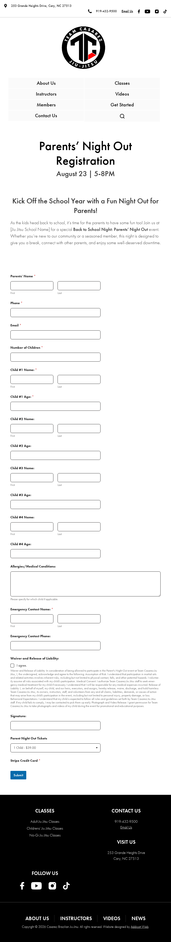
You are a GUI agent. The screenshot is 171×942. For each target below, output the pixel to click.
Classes (122, 83)
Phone (16, 303)
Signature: (18, 716)
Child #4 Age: (20, 544)
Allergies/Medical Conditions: (33, 566)
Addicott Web (139, 927)
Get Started (122, 104)
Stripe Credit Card (25, 761)
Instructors (46, 94)
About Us (46, 83)
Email (15, 325)
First (12, 293)
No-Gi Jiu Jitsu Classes (44, 835)
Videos (122, 94)
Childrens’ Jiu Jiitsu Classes (45, 828)
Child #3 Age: (20, 495)
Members (46, 104)
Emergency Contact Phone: (30, 636)
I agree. (22, 665)
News (139, 918)
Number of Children (26, 348)
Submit (18, 775)
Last (60, 293)
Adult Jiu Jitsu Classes (44, 821)
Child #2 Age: (20, 446)
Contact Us (46, 115)
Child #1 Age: (22, 397)
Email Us (127, 11)
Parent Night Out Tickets (28, 738)
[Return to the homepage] (83, 48)
